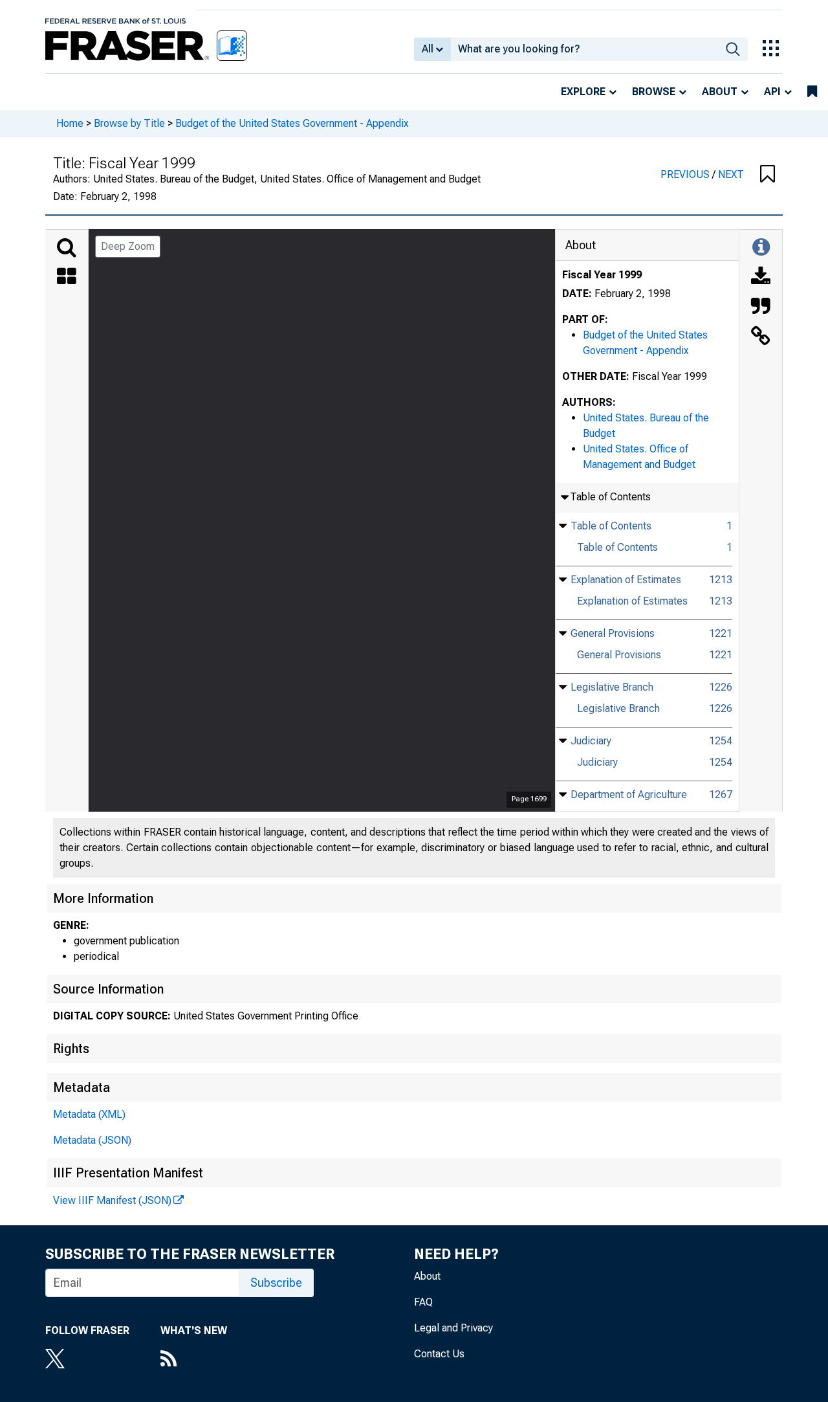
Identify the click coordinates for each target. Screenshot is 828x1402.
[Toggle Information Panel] (761, 248)
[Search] (66, 248)
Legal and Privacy (453, 1328)
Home (69, 123)
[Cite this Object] (760, 307)
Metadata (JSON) (92, 1140)
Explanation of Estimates (626, 579)
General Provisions (613, 633)
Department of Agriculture (629, 794)
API (772, 91)
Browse (653, 91)
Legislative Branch (612, 687)
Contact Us (439, 1354)
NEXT (731, 174)
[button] (767, 175)
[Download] (760, 277)
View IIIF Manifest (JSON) (112, 1200)
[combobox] (584, 49)
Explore (583, 91)
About (719, 91)
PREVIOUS (686, 174)
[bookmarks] (812, 92)
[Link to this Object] (760, 337)
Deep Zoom (128, 246)
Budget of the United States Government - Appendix (292, 123)
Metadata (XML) (89, 1114)
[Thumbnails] (66, 277)
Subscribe (276, 1282)
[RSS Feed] (193, 1360)
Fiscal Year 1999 (602, 275)
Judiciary (591, 741)
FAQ (423, 1302)
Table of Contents (611, 526)
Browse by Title (129, 123)
